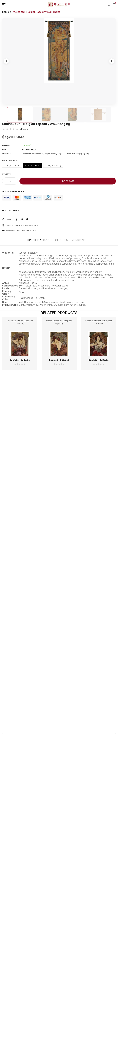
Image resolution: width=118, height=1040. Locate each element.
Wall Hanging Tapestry (80, 154)
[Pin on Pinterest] (27, 219)
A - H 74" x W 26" (12, 165)
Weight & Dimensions (70, 240)
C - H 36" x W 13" (53, 165)
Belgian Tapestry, (51, 154)
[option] (59, 61)
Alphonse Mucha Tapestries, (32, 154)
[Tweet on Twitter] (22, 219)
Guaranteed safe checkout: (14, 191)
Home (5, 12)
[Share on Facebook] (17, 219)
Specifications (38, 240)
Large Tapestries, (65, 154)
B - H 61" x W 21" (32, 165)
